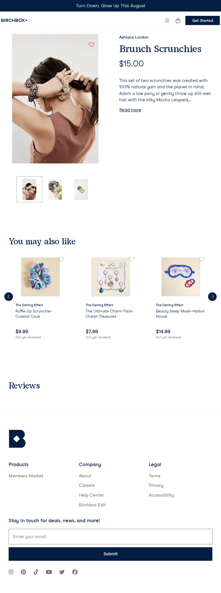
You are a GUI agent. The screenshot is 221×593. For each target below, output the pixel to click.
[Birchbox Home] (14, 20)
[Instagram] (11, 572)
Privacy (156, 485)
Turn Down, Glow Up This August (110, 5)
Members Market (26, 475)
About (85, 475)
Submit (111, 553)
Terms (155, 475)
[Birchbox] (17, 439)
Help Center (91, 495)
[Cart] (177, 20)
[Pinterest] (23, 572)
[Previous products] (8, 296)
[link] (40, 298)
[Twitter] (62, 572)
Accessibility (161, 495)
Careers (87, 485)
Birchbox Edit (92, 505)
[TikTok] (36, 572)
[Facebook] (75, 572)
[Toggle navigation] (167, 20)
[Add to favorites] (91, 44)
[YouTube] (49, 572)
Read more (130, 110)
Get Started (202, 20)
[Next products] (212, 296)
